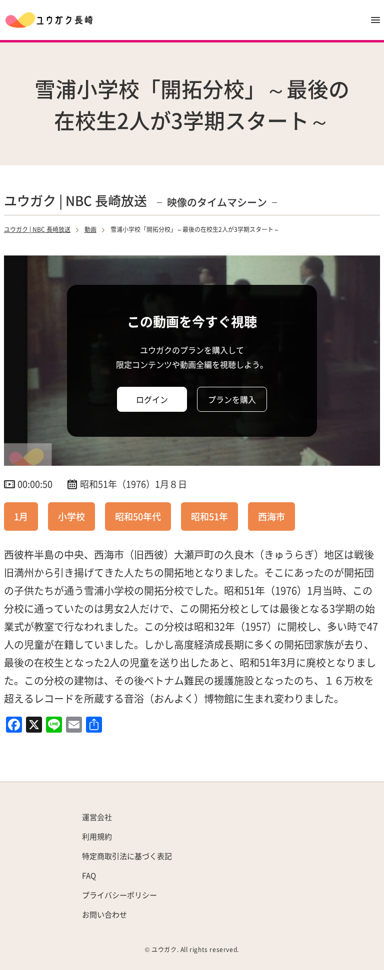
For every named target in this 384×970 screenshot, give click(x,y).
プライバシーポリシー (119, 895)
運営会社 (97, 817)
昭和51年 (209, 516)
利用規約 (97, 836)
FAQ (89, 875)
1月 (21, 516)
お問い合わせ (104, 914)
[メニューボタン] (375, 19)
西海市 (271, 516)
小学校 (71, 516)
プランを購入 (232, 399)
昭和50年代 (138, 516)
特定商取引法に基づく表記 (127, 856)
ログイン (152, 399)
